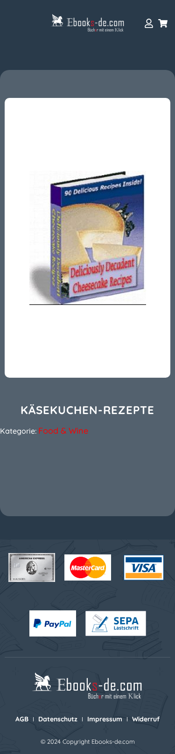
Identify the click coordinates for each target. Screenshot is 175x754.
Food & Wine (63, 430)
